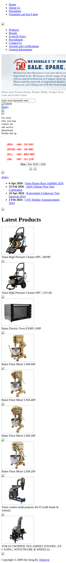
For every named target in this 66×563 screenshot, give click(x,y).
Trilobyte (44, 559)
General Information (20, 49)
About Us (14, 7)
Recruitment (16, 39)
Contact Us (15, 42)
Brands (13, 33)
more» (5, 106)
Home (12, 4)
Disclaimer (15, 11)
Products (14, 29)
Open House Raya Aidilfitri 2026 (44, 183)
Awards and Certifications (24, 46)
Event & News (17, 36)
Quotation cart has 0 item (23, 14)
